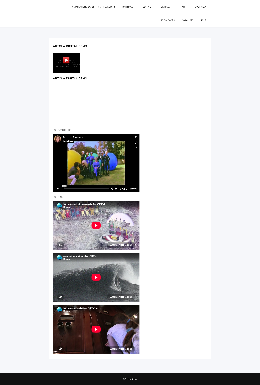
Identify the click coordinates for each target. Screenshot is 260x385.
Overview (200, 6)
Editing (147, 6)
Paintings (127, 6)
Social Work (168, 20)
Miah (182, 6)
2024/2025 (188, 20)
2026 (203, 20)
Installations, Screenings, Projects (92, 6)
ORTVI (60, 197)
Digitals (165, 6)
